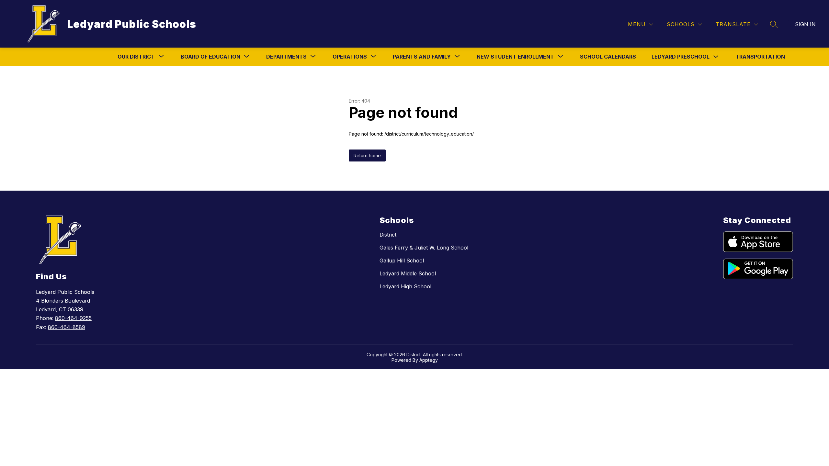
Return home (367, 155)
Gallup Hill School (402, 260)
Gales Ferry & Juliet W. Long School (424, 247)
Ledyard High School (405, 286)
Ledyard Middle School (408, 273)
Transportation (760, 56)
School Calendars (608, 56)
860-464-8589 (66, 327)
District (388, 234)
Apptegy (428, 360)
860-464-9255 (73, 318)
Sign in (805, 24)
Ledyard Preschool (681, 56)
